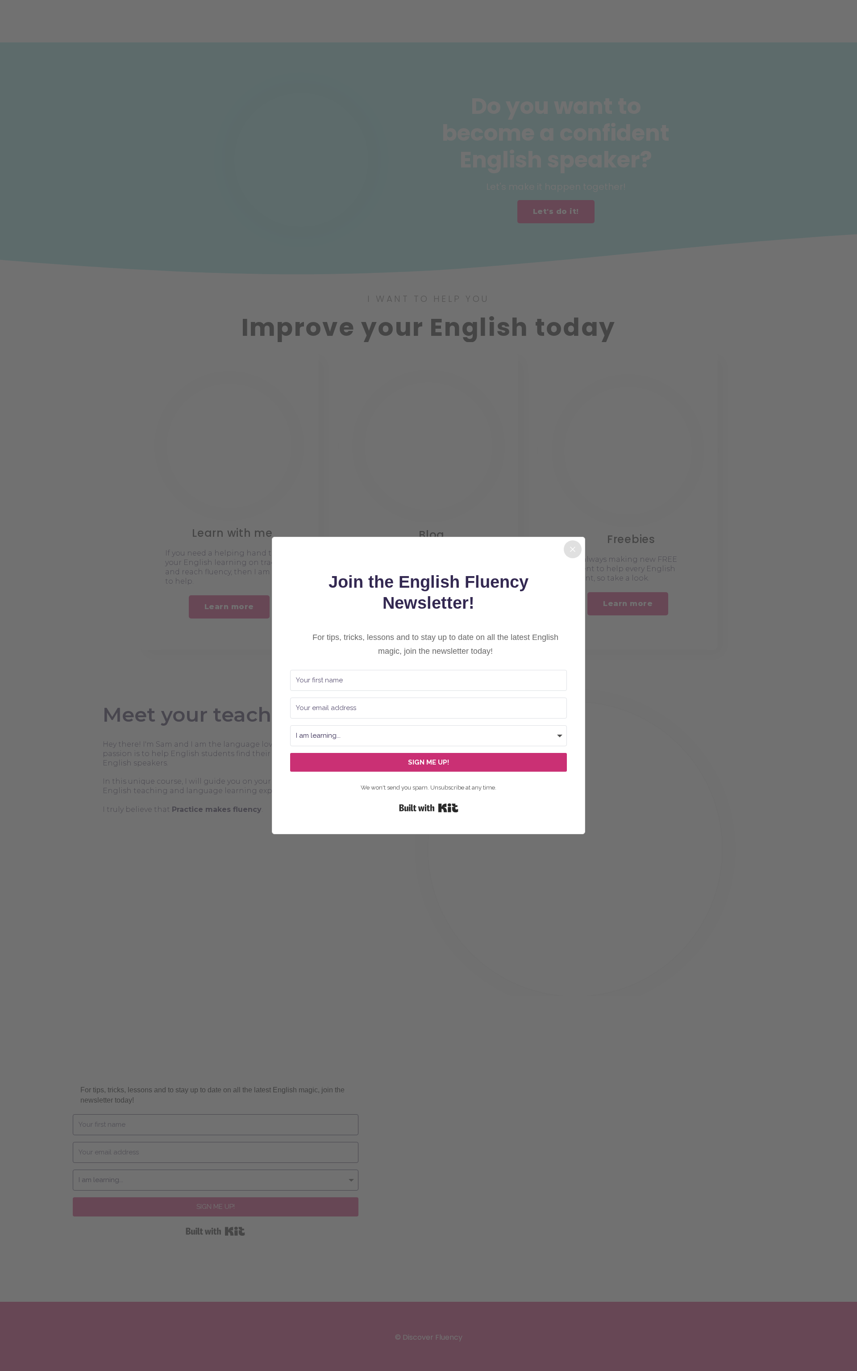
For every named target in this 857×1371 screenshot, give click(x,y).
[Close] (573, 549)
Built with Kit (428, 808)
